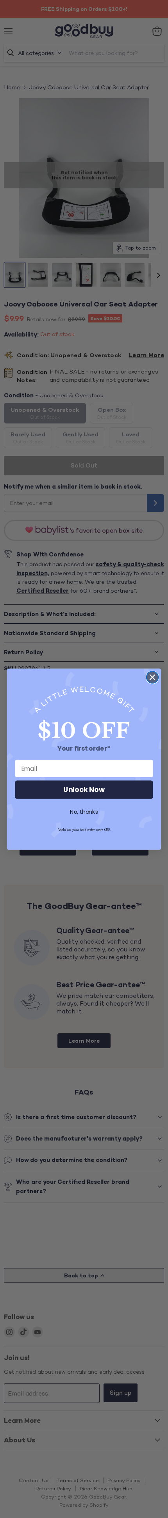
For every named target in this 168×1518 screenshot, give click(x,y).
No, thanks (84, 812)
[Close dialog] (153, 677)
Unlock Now (83, 790)
